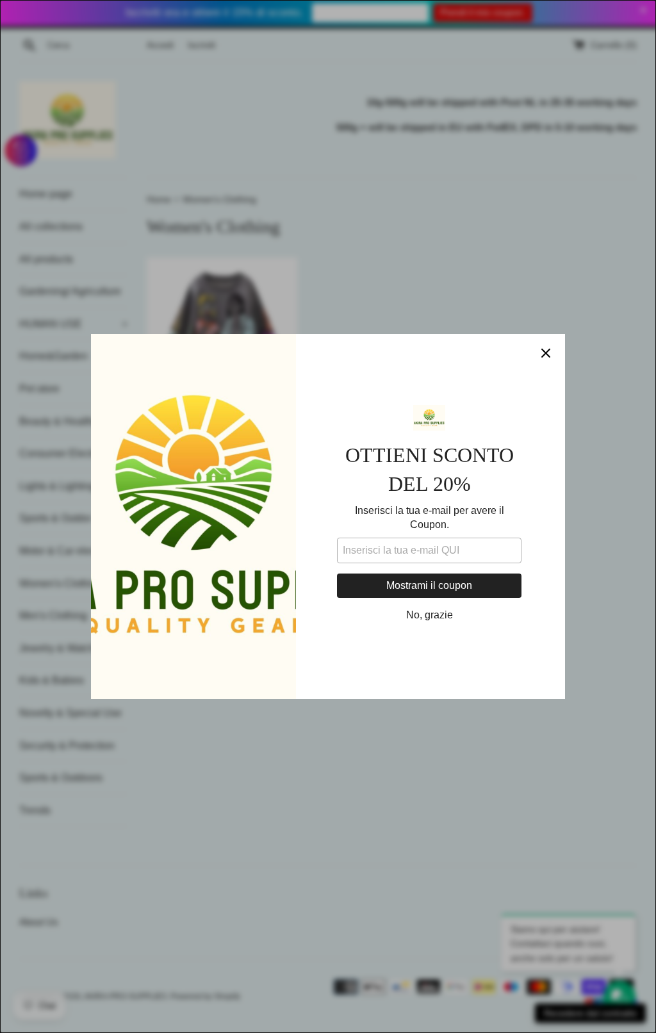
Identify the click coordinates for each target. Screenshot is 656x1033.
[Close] (546, 353)
